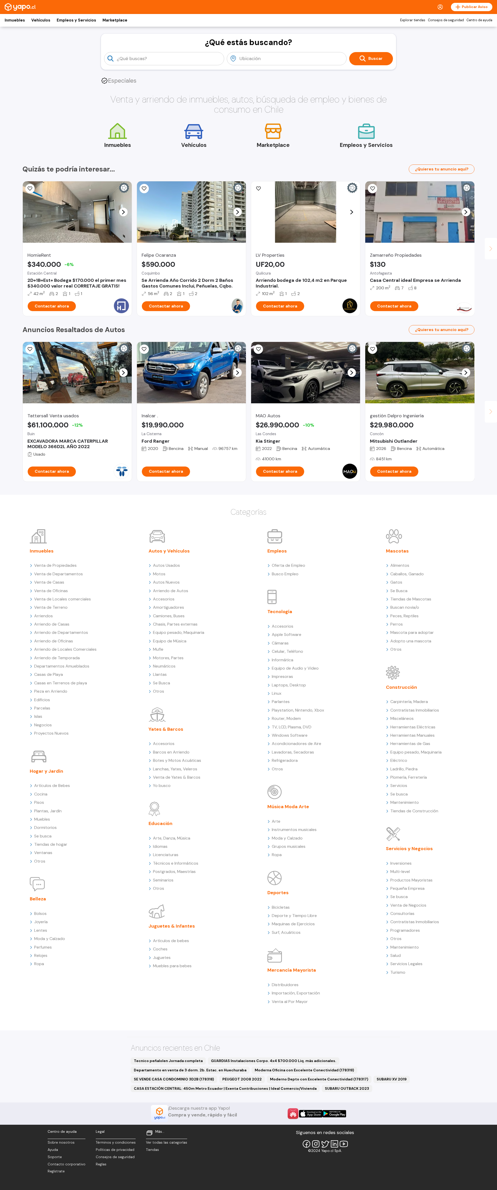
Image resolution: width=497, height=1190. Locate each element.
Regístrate (56, 1171)
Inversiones (401, 863)
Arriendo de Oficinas (53, 641)
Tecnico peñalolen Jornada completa (168, 1060)
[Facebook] (306, 1144)
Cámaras (280, 643)
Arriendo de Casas (51, 624)
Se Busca (161, 683)
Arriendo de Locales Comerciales (65, 649)
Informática (282, 660)
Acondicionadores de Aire (296, 743)
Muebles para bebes (172, 966)
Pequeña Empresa (407, 888)
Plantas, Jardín (48, 811)
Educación (160, 823)
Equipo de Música (169, 641)
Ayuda (53, 1150)
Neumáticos (164, 666)
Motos (159, 574)
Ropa (39, 963)
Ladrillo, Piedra (404, 769)
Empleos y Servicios (76, 20)
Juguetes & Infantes (172, 926)
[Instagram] (315, 1144)
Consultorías (402, 913)
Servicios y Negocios (409, 848)
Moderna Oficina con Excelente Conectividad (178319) (304, 1070)
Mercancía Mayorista (291, 970)
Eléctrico (398, 760)
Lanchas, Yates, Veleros (175, 769)
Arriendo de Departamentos (61, 632)
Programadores (405, 930)
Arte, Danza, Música (171, 838)
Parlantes (281, 701)
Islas (38, 716)
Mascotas (397, 551)
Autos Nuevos (166, 582)
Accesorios (163, 599)
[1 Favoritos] (372, 188)
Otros (39, 861)
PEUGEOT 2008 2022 (242, 1079)
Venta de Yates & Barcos (176, 777)
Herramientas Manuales (412, 735)
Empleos (277, 551)
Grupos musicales (288, 846)
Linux (276, 693)
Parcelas (42, 708)
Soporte (55, 1157)
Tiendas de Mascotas (410, 599)
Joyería (41, 921)
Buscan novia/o (404, 607)
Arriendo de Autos (170, 590)
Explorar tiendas (412, 20)
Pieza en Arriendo (50, 691)
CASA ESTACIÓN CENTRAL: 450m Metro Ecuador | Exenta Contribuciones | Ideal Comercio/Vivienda (225, 1088)
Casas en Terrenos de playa (60, 683)
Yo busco (162, 785)
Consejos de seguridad (446, 20)
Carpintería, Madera (409, 701)
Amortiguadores (168, 607)
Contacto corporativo (66, 1164)
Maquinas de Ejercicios (293, 924)
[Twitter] (325, 1144)
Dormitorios (45, 827)
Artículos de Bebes (52, 785)
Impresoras (282, 676)
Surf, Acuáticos (286, 932)
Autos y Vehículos (169, 551)
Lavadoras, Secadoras (293, 752)
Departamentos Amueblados (61, 666)
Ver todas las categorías (166, 1142)
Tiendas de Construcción (414, 811)
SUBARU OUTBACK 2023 (347, 1088)
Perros (396, 624)
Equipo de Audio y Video (295, 668)
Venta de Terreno (51, 607)
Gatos (396, 582)
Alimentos (399, 565)
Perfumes (43, 947)
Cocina (40, 794)
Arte (276, 821)
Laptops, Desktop (289, 685)
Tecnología (279, 611)
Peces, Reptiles (404, 616)
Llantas (160, 674)
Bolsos (40, 913)
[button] (123, 212)
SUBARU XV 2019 (392, 1079)
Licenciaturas (165, 854)
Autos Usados (166, 565)
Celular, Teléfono (287, 651)
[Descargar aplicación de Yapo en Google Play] (334, 1113)
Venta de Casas (49, 582)
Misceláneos (402, 718)
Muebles (42, 819)
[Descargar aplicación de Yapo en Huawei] (293, 1114)
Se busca (43, 836)
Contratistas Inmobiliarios (414, 710)
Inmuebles (15, 20)
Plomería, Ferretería (408, 777)
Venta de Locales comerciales (62, 599)
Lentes (40, 930)
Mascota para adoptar (412, 632)
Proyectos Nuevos (51, 733)
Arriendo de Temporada (57, 658)
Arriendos (43, 616)
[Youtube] (343, 1144)
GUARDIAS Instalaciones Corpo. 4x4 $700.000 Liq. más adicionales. (273, 1060)
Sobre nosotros (61, 1142)
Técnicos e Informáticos (175, 863)
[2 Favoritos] (258, 349)
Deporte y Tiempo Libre (294, 915)
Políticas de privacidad (115, 1150)
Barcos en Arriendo (171, 752)
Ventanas (43, 852)
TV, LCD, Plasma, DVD (291, 727)
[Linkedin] (334, 1144)
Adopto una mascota (410, 641)
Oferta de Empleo (288, 565)
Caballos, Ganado (407, 574)
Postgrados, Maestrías (174, 871)
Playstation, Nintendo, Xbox (298, 710)
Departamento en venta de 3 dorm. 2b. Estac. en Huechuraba (190, 1070)
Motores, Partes (168, 658)
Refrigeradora (285, 760)
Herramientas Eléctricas (412, 727)
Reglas (101, 1164)
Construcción (401, 687)
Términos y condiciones (116, 1142)
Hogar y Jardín (46, 771)
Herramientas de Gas (410, 743)
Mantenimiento (404, 802)
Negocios (43, 725)
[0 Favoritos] (144, 188)
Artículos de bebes (171, 940)
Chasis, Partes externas (175, 624)
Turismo (397, 972)
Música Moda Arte (288, 807)
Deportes (278, 893)
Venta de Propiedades (55, 565)
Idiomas (160, 846)
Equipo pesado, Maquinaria (178, 632)
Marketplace (115, 20)
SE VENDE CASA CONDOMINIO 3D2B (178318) (174, 1079)
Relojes (40, 955)
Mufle (158, 649)
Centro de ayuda (479, 20)
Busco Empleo (285, 574)
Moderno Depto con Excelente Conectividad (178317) (319, 1079)
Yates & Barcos (166, 729)
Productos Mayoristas (411, 880)
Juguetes (162, 957)
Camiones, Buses (169, 616)
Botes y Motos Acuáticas (177, 760)
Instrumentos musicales (294, 829)
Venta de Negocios (408, 905)
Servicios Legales (406, 963)
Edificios (42, 699)
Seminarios (163, 880)
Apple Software (286, 634)
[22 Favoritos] (30, 188)
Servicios (398, 785)
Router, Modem (286, 718)
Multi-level (400, 871)
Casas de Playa (48, 674)
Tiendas (152, 1150)
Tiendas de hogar (50, 844)
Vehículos (40, 20)
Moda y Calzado (49, 938)
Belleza (38, 899)
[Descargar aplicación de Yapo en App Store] (311, 1113)
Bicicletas (281, 907)
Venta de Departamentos (58, 574)
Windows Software (290, 735)
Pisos (39, 802)
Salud (395, 955)
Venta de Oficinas (51, 590)
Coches (160, 949)
